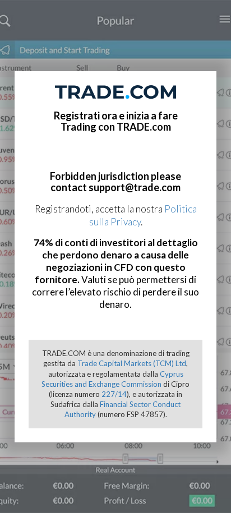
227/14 (114, 394)
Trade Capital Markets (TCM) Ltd (131, 363)
